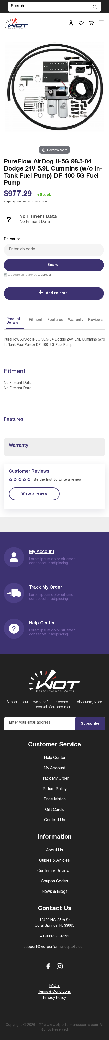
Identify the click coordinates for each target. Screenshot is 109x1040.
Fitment (35, 320)
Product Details (13, 321)
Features (55, 320)
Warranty (75, 320)
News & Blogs (55, 892)
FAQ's (54, 986)
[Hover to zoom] (54, 98)
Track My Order (45, 587)
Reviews (95, 320)
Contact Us (54, 820)
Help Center (42, 623)
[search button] (95, 7)
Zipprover (44, 275)
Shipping (10, 202)
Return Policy (55, 789)
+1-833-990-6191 (54, 936)
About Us (54, 850)
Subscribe (90, 724)
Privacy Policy (54, 998)
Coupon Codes (54, 882)
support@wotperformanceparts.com (54, 947)
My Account (41, 552)
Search (54, 265)
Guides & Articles (54, 861)
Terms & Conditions (54, 992)
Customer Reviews (54, 871)
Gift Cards (54, 810)
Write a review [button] (34, 494)
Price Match (55, 800)
